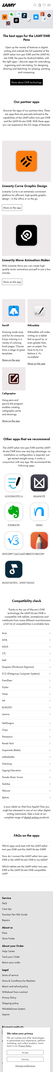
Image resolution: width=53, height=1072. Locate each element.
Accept (25, 1052)
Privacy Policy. (25, 1045)
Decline (25, 1059)
